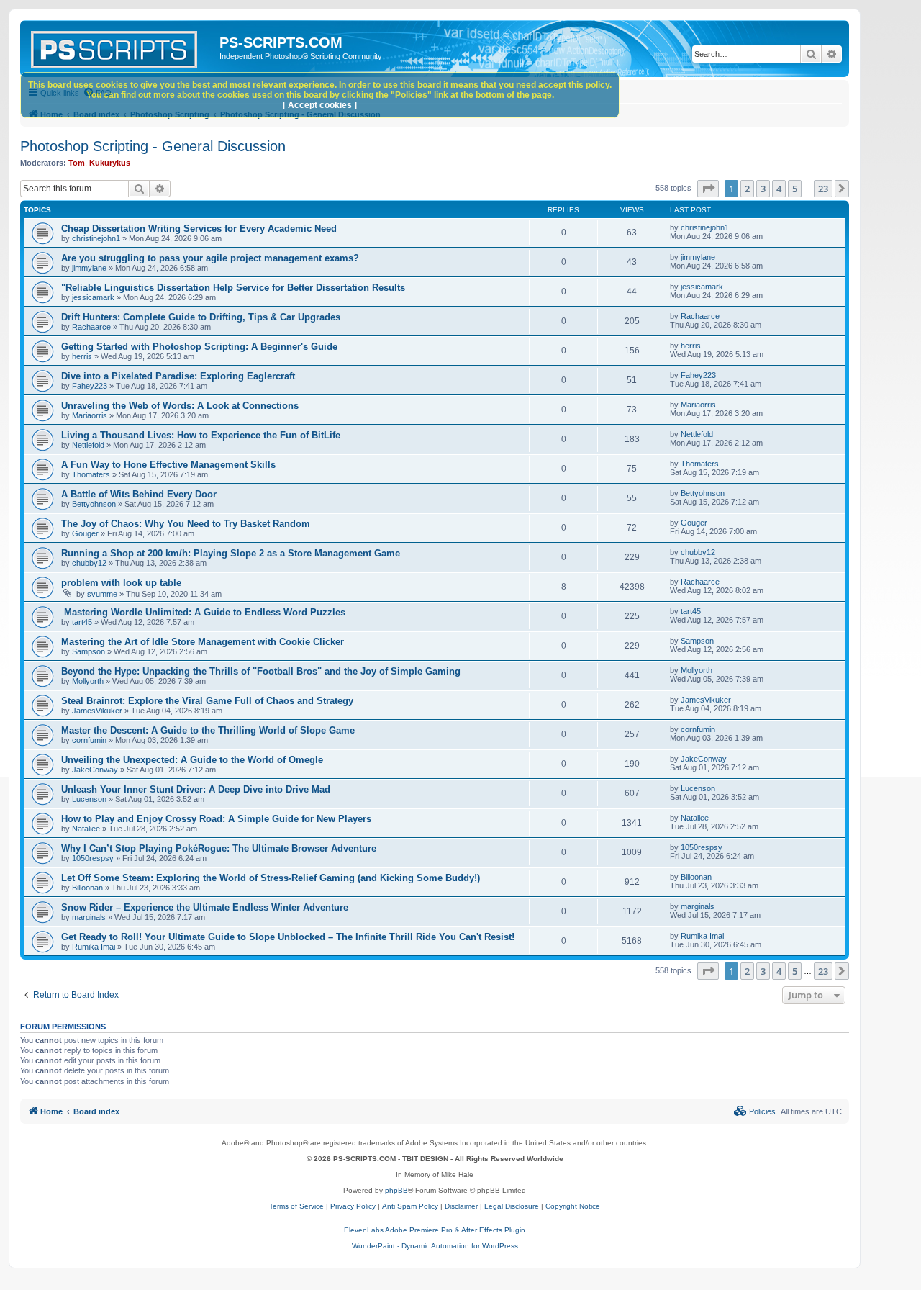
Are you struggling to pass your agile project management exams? (210, 258)
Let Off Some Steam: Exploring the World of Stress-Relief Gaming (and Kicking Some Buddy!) (270, 877)
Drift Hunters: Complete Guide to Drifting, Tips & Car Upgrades (200, 317)
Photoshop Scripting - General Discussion (153, 146)
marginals (89, 917)
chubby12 (89, 563)
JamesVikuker (97, 710)
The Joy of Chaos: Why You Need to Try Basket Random (185, 523)
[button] (708, 188)
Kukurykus (109, 162)
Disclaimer (461, 1206)
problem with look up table (121, 582)
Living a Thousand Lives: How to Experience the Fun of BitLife (200, 435)
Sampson (88, 651)
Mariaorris (89, 415)
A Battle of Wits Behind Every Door (139, 494)
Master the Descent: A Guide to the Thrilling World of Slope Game (208, 730)
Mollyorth (88, 681)
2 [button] (747, 188)
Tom (76, 162)
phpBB (396, 1190)
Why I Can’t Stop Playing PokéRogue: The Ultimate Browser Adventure (218, 848)
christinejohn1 (96, 238)
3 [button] (763, 188)
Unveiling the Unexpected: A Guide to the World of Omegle (192, 759)
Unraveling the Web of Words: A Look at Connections (180, 405)
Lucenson (89, 799)
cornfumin (89, 740)
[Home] (121, 47)
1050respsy (93, 858)
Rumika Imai (93, 946)
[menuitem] (755, 1111)
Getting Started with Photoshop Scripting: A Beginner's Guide (199, 346)
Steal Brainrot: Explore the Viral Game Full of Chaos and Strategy (207, 700)
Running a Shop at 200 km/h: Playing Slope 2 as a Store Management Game (230, 553)
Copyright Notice (572, 1206)
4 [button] (778, 188)
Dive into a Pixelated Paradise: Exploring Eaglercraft (178, 376)
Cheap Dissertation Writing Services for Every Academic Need (199, 228)
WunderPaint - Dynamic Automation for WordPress (435, 1246)
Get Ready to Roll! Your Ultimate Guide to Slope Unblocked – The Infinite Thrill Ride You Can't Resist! (287, 937)
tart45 (82, 622)
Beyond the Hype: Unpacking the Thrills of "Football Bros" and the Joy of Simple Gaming (260, 671)
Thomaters (91, 474)
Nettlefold (88, 445)
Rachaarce (91, 326)
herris (82, 356)
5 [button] (794, 188)
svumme (102, 594)
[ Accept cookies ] (320, 105)
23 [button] (823, 188)
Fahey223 (89, 386)
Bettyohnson (94, 504)
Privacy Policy (353, 1206)
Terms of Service (296, 1206)
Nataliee (86, 828)
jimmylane (89, 267)
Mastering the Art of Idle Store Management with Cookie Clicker (202, 641)
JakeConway (95, 769)
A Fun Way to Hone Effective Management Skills (168, 464)
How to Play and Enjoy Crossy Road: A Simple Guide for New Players (216, 818)
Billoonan (87, 887)
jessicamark (93, 297)
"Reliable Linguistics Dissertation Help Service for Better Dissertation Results (233, 287)
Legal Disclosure (511, 1206)
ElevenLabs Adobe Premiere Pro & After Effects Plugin (434, 1230)
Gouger (85, 533)
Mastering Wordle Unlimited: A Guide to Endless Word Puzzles (203, 612)
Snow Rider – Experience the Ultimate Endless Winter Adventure (204, 907)
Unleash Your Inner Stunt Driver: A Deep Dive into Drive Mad (195, 789)
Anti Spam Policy (410, 1206)
